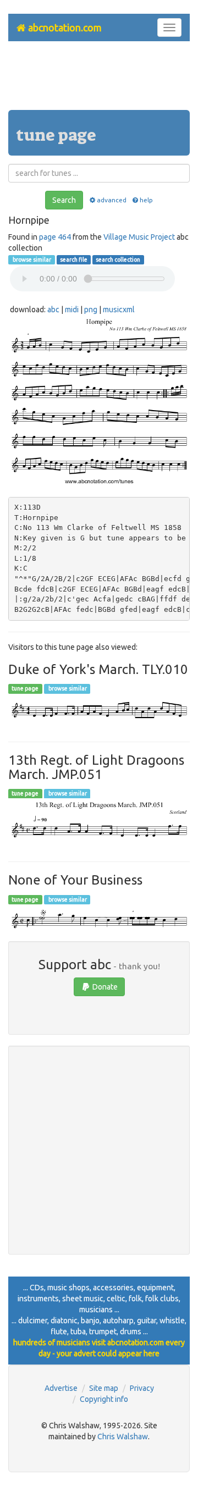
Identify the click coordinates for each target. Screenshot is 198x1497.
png (90, 309)
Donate (104, 986)
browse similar (31, 259)
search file (73, 259)
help (146, 199)
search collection (118, 259)
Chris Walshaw (122, 1436)
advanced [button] (111, 199)
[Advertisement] (99, 79)
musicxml (119, 309)
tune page (25, 689)
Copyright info (104, 1399)
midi (72, 309)
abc (53, 309)
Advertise (61, 1388)
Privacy (142, 1388)
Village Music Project (139, 237)
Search (64, 200)
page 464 (55, 237)
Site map (103, 1388)
